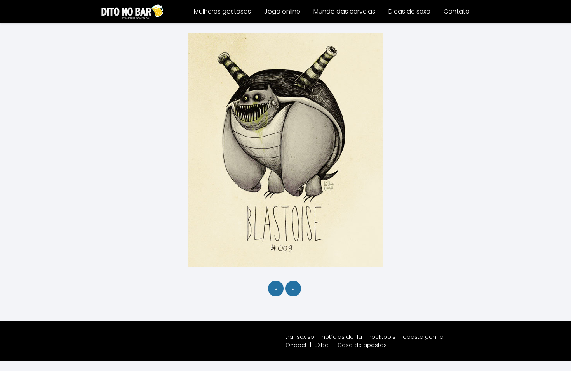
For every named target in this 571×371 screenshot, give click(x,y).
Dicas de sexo (409, 11)
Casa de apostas (362, 345)
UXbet (322, 345)
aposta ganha (423, 337)
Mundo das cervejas (344, 11)
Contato (457, 11)
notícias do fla (342, 337)
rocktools (382, 337)
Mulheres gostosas (222, 11)
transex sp (300, 337)
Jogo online (282, 11)
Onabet (296, 345)
